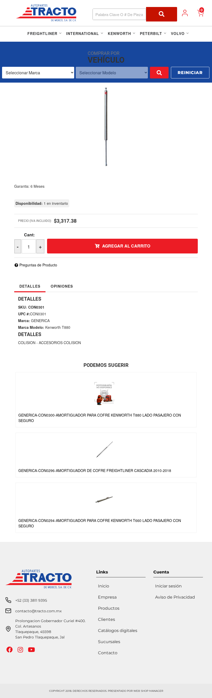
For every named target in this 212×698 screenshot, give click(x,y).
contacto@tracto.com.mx (38, 611)
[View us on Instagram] (21, 651)
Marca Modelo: (31, 327)
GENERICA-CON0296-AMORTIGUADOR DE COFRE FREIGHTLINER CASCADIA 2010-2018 (94, 470)
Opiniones (62, 286)
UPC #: (24, 313)
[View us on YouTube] (32, 651)
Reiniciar (190, 72)
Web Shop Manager (148, 691)
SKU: (22, 307)
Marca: (24, 320)
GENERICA (40, 320)
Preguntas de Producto (38, 264)
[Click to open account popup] (185, 13)
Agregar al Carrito (126, 246)
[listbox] (38, 72)
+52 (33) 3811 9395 (31, 600)
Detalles (29, 286)
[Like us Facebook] (10, 651)
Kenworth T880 (57, 327)
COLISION (26, 342)
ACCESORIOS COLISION (60, 342)
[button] (135, 14)
